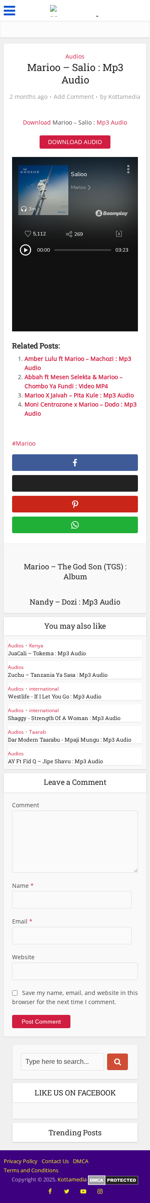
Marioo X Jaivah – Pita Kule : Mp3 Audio (79, 395)
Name (23, 885)
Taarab (37, 731)
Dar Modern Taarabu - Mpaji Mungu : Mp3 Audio (69, 739)
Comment (25, 805)
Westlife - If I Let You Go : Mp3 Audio (54, 696)
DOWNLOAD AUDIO (75, 142)
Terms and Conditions (31, 1170)
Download (37, 122)
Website (23, 957)
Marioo (25, 443)
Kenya (36, 645)
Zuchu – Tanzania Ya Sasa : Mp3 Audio (58, 675)
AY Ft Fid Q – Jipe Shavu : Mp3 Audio (55, 761)
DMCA (80, 1161)
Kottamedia (124, 96)
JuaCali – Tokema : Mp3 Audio (47, 653)
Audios (75, 56)
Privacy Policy (21, 1161)
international (44, 688)
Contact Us (55, 1161)
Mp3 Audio (112, 122)
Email (22, 921)
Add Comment (74, 96)
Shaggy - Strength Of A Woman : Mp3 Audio (64, 718)
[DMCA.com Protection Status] (113, 1179)
